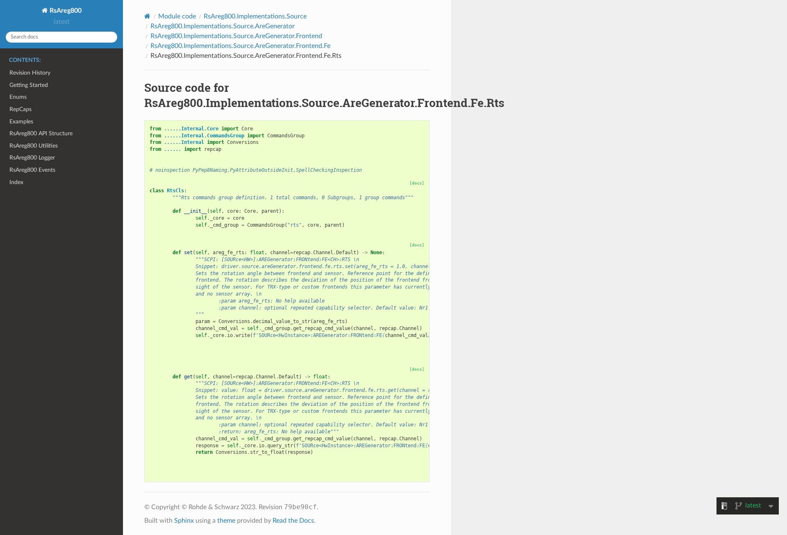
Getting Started (28, 85)
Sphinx (184, 520)
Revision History (29, 73)
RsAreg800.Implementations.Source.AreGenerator (222, 26)
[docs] (416, 183)
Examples (21, 121)
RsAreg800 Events (32, 170)
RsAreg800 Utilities (33, 146)
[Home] (147, 16)
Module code (177, 16)
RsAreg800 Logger (32, 158)
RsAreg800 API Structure (41, 133)
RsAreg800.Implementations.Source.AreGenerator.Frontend (236, 36)
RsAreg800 (65, 10)
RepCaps (20, 109)
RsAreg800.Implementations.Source (255, 16)
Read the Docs (293, 520)
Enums (18, 97)
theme (226, 520)
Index (16, 182)
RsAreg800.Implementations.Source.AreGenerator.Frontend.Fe (240, 46)
